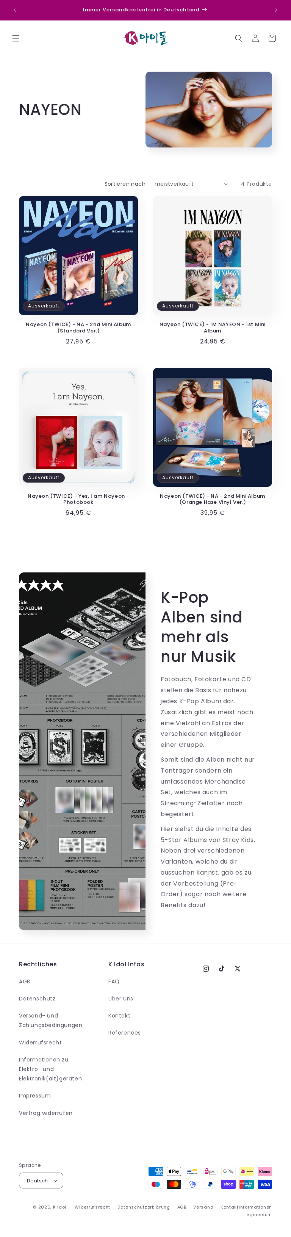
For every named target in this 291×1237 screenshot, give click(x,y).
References (124, 1032)
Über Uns (120, 998)
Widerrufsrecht (40, 1042)
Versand (203, 1207)
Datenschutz (37, 998)
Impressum (35, 1095)
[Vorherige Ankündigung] (14, 10)
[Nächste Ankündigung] (276, 10)
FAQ (114, 981)
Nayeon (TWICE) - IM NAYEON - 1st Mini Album (213, 327)
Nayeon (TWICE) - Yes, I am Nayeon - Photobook (78, 499)
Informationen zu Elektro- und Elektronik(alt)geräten (50, 1069)
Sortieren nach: (126, 184)
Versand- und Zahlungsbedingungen (50, 1020)
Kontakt (119, 1015)
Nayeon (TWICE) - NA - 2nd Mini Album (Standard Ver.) (78, 327)
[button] (16, 38)
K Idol (59, 1207)
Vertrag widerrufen (46, 1113)
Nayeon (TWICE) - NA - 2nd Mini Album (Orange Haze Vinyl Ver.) (212, 499)
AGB (24, 981)
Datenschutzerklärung (143, 1207)
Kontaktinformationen (246, 1207)
